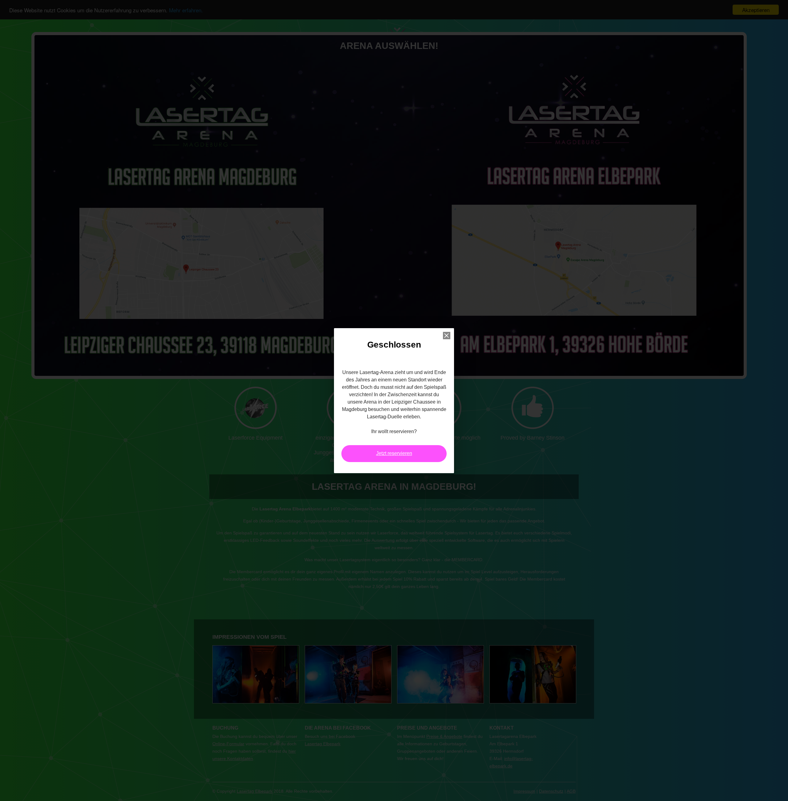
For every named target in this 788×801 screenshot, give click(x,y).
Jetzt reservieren (394, 453)
